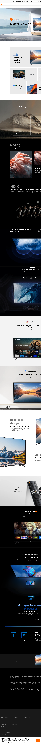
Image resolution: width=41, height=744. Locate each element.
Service (2, 722)
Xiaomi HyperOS (14, 724)
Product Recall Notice (4, 717)
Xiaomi (13, 715)
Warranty (2, 726)
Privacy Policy (14, 719)
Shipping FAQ (3, 724)
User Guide (3, 715)
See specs (16, 661)
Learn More (24, 742)
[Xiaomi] (1, 4)
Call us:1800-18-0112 (26, 717)
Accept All (38, 740)
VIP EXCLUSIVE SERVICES (5, 732)
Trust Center (14, 722)
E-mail (24, 715)
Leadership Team (15, 717)
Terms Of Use (3, 719)
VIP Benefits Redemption (5, 736)
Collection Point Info (4, 734)
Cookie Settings (32, 740)
